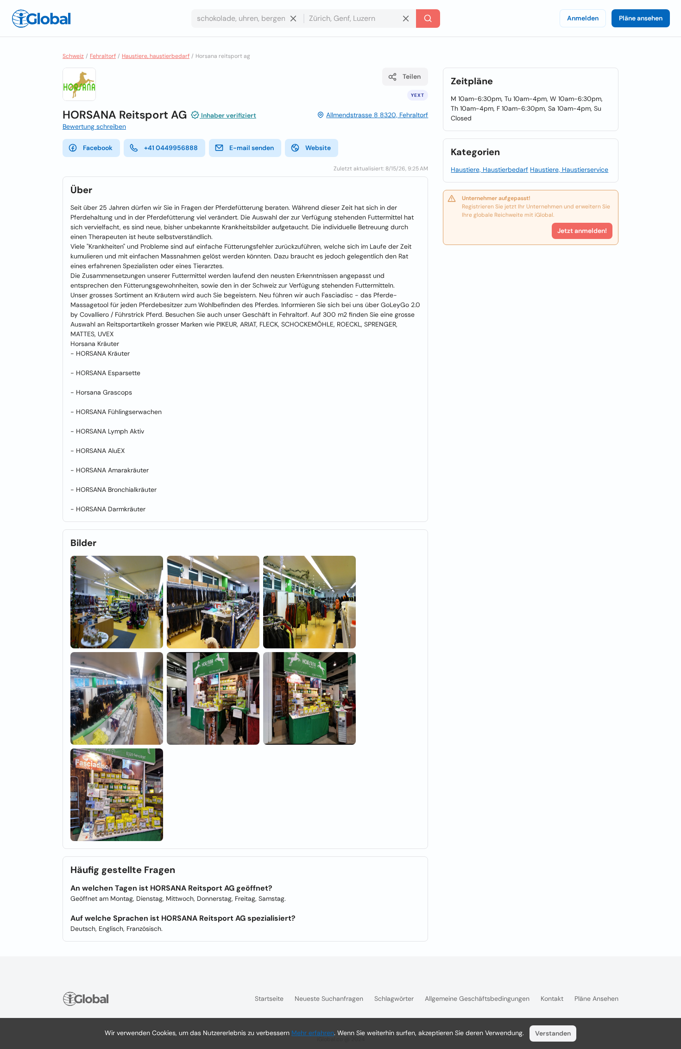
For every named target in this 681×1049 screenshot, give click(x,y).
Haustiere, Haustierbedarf (489, 169)
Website (318, 148)
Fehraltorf (103, 56)
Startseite (269, 998)
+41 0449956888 (171, 148)
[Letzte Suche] (428, 18)
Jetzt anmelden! (582, 230)
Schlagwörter (394, 998)
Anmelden (583, 18)
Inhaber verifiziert (228, 115)
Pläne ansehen (640, 18)
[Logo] (41, 18)
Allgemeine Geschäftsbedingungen (477, 998)
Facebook (98, 148)
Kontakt (552, 998)
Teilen (412, 76)
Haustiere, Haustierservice (569, 169)
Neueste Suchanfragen (329, 998)
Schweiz (73, 56)
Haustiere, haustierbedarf (155, 56)
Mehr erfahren (312, 1033)
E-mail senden (251, 148)
